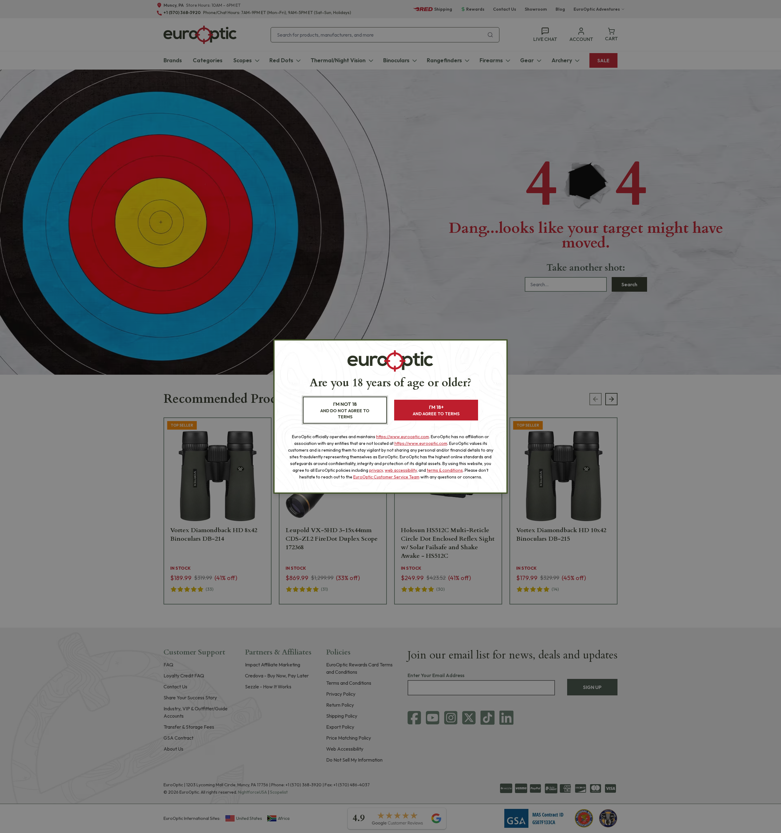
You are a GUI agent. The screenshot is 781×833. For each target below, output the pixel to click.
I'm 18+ (436, 410)
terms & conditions (445, 470)
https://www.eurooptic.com (402, 436)
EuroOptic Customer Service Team (386, 477)
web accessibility (401, 470)
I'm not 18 (344, 410)
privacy (376, 470)
